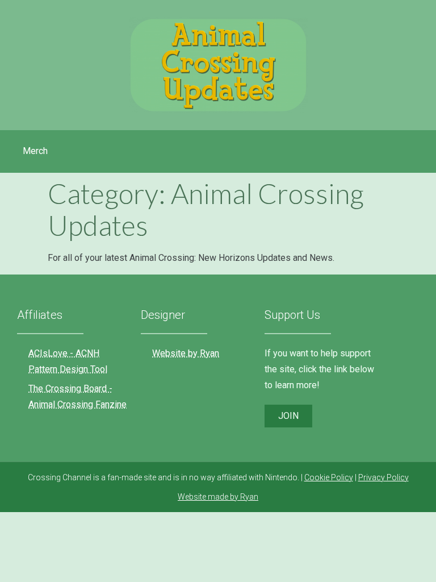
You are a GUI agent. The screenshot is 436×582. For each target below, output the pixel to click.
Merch (35, 151)
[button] (288, 416)
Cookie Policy (328, 477)
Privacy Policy (383, 477)
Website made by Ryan (218, 496)
